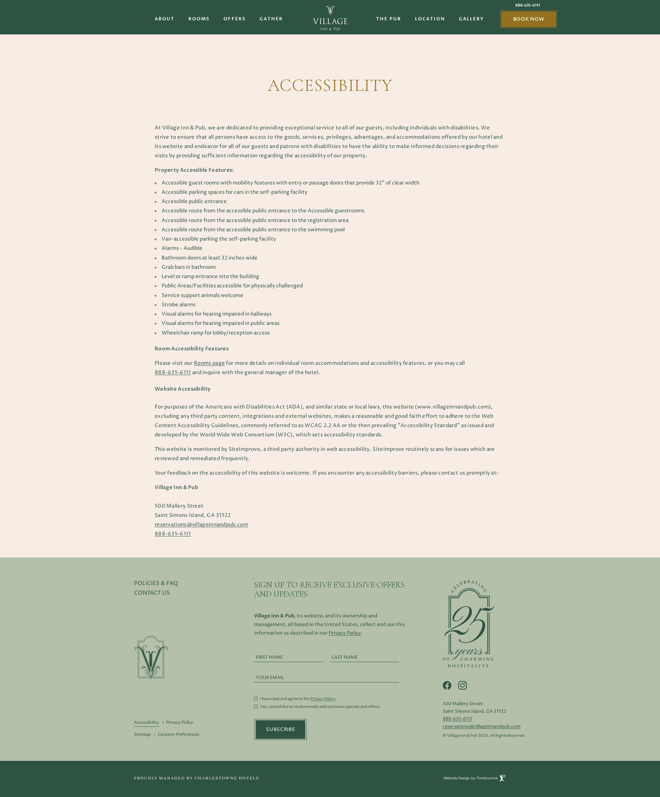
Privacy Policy (179, 722)
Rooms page (209, 363)
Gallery (471, 19)
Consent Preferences (178, 734)
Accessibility (146, 722)
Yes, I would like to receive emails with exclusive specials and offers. (320, 707)
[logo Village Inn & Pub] (330, 18)
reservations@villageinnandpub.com (201, 524)
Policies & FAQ (156, 583)
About (165, 19)
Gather (271, 19)
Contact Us (152, 593)
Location (430, 19)
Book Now (528, 19)
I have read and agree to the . (298, 699)
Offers (234, 19)
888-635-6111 (527, 5)
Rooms (199, 19)
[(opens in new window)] (196, 778)
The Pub (389, 19)
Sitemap (142, 734)
